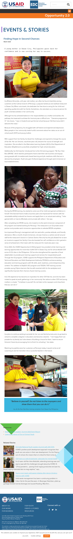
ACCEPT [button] (46, 536)
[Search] (68, 4)
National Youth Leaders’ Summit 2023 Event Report (22, 432)
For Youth (29, 506)
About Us (6, 506)
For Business (7, 511)
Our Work (6, 508)
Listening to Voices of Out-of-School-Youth (19, 434)
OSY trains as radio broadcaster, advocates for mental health (36, 459)
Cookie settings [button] (36, 536)
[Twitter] (52, 509)
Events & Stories (32, 508)
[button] (69, 11)
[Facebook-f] (49, 509)
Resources (29, 511)
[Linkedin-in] (56, 509)
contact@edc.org (10, 523)
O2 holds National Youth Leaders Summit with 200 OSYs (35, 447)
